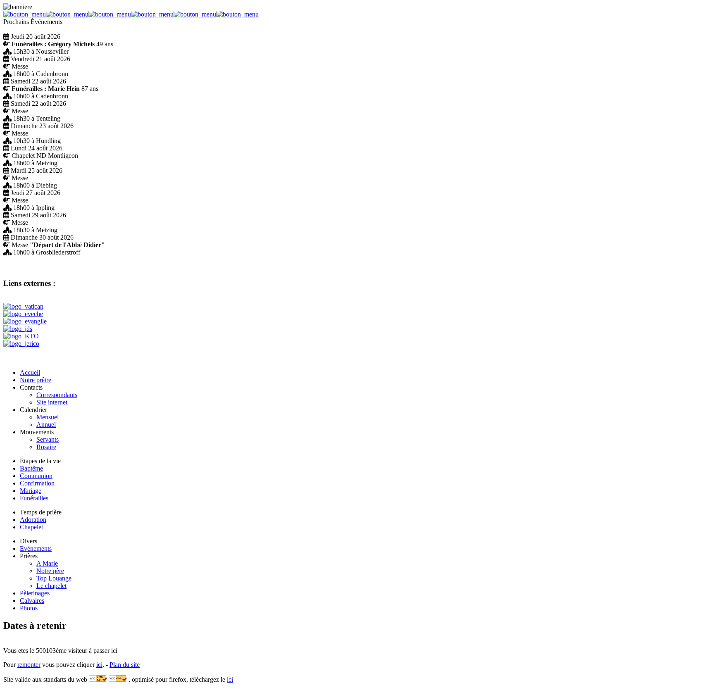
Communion (36, 475)
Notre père (50, 570)
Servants (47, 439)
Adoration (33, 519)
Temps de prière (41, 512)
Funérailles (34, 498)
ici (99, 664)
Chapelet (31, 527)
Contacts (31, 387)
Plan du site (124, 664)
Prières (29, 555)
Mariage (30, 490)
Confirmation (37, 483)
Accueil (30, 372)
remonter (28, 664)
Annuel (46, 424)
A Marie (47, 563)
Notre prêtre (35, 379)
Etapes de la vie (40, 460)
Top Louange (53, 578)
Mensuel (47, 417)
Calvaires (32, 600)
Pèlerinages (35, 593)
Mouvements (37, 431)
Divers (28, 541)
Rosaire (46, 446)
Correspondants (56, 394)
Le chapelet (51, 585)
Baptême (31, 468)
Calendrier (33, 409)
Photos (29, 607)
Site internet (51, 402)
